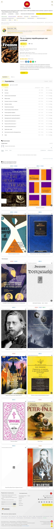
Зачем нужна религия (11, 517)
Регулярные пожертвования (22, 521)
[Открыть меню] (2, 2)
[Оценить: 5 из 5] (27, 59)
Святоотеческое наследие (21, 18)
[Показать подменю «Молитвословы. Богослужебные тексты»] (14, 18)
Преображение (34, 517)
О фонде (20, 498)
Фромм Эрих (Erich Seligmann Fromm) (28, 49)
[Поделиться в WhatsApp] (33, 62)
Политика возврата (14, 522)
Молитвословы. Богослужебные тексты (8, 18)
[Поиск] (52, 5)
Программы (21, 505)
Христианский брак (39, 516)
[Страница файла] (50, 90)
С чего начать (26, 16)
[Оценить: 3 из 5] (24, 59)
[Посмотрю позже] (25, 166)
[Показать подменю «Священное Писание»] (38, 16)
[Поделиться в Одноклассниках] (31, 62)
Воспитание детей (46, 516)
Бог (27, 516)
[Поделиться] (49, 90)
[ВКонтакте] (39, 502)
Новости (20, 500)
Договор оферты (13, 521)
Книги (13, 76)
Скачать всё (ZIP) (14, 84)
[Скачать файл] (51, 90)
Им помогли (21, 503)
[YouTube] (49, 502)
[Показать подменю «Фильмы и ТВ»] (6, 20)
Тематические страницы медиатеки (9, 513)
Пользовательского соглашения (47, 524)
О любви (34, 516)
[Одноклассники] (52, 502)
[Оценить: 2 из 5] (22, 59)
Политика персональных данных (29, 522)
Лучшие (6, 150)
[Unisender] (5, 508)
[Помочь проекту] (52, 521)
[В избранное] (21, 47)
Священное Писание (34, 16)
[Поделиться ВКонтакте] (26, 62)
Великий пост (14, 516)
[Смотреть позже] (48, 90)
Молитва (20, 516)
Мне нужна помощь (48, 504)
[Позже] (24, 47)
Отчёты (20, 501)
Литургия (24, 516)
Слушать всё (5, 84)
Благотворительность (23, 493)
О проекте (20, 522)
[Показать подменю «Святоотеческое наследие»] (25, 18)
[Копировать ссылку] (35, 62)
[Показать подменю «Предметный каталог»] (35, 18)
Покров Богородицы (19, 517)
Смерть (51, 516)
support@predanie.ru (46, 499)
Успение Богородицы (27, 517)
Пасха (10, 516)
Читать (31, 43)
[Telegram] (42, 502)
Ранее (10, 150)
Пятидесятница (39, 517)
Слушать (24, 43)
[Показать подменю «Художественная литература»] (46, 18)
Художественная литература (41, 18)
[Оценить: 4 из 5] (25, 59)
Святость (30, 516)
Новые (2, 150)
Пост (17, 516)
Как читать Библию (4, 517)
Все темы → (45, 517)
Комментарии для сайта (48, 158)
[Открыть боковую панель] (52, 2)
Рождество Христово (4, 516)
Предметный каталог (31, 18)
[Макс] (44, 502)
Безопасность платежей (5, 522)
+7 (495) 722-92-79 (49, 496)
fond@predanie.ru (49, 497)
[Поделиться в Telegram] (28, 62)
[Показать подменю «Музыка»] (12, 20)
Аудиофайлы (5, 76)
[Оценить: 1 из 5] (21, 59)
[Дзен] (47, 502)
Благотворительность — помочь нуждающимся (24, 496)
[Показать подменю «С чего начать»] (29, 16)
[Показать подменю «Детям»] (17, 20)
